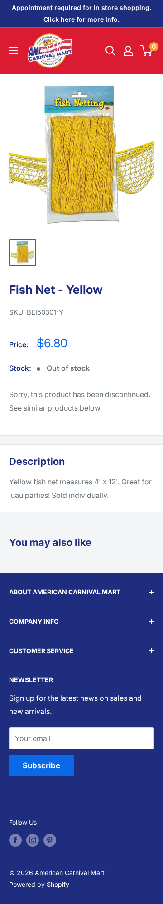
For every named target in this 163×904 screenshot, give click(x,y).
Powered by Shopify (39, 884)
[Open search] (110, 51)
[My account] (128, 51)
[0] (146, 50)
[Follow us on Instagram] (32, 840)
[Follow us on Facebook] (15, 840)
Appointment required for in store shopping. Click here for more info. (81, 13)
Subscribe (41, 765)
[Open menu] (13, 50)
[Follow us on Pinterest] (49, 840)
